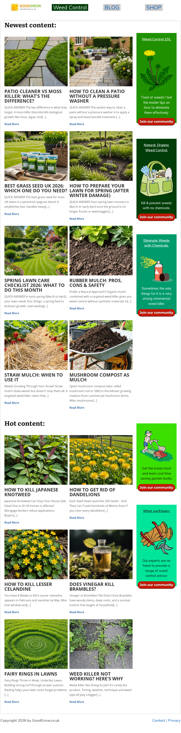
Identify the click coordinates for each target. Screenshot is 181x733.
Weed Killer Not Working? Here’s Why (96, 676)
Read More (11, 124)
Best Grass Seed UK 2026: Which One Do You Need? (35, 188)
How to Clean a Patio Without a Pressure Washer (97, 96)
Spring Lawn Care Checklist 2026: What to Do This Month (34, 285)
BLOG (112, 7)
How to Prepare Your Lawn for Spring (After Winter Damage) (99, 190)
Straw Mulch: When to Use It (33, 377)
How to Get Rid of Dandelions (92, 492)
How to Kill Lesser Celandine (28, 586)
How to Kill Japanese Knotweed (31, 492)
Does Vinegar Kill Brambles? (92, 586)
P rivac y (174, 720)
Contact (158, 720)
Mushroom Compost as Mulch (99, 377)
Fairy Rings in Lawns (30, 674)
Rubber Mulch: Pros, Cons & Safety (95, 282)
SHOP (153, 7)
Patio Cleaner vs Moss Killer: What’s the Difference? (33, 96)
